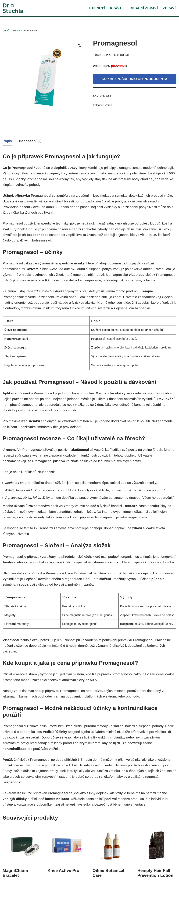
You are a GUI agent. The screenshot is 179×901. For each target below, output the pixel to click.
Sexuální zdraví (142, 8)
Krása (116, 8)
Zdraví (169, 8)
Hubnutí (97, 8)
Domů (6, 30)
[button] (79, 46)
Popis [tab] (7, 141)
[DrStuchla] (13, 8)
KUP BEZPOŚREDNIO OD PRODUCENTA (134, 79)
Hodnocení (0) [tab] (30, 141)
